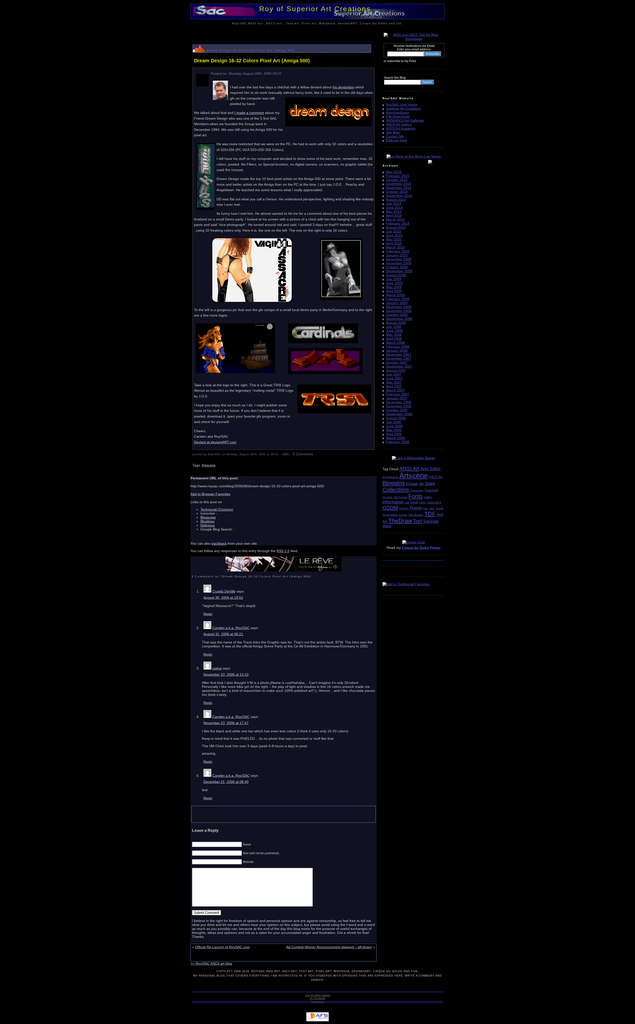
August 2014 (396, 200)
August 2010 (396, 227)
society (403, 514)
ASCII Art (436, 477)
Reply (207, 614)
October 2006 (397, 410)
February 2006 (397, 442)
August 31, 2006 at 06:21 (223, 634)
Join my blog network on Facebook (317, 997)
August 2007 (396, 370)
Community (417, 490)
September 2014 (399, 196)
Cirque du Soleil (420, 483)
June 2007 (394, 378)
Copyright (431, 490)
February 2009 (397, 299)
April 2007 (394, 386)
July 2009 (393, 279)
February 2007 (397, 394)
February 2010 (397, 251)
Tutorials (431, 521)
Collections (395, 490)
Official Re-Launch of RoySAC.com (222, 947)
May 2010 (394, 239)
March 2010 (395, 247)
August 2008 (396, 323)
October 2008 (397, 315)
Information (392, 502)
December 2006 (398, 402)
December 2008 (398, 307)
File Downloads (398, 116)
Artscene (209, 465)
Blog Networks (317, 1002)
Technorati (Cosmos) (216, 509)
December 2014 (398, 184)
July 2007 (393, 374)
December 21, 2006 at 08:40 (226, 782)
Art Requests (390, 477)
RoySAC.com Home (401, 104)
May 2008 (394, 335)
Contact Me (395, 136)
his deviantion (343, 87)
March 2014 (395, 219)
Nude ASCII (434, 502)
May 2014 (394, 211)
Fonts (415, 496)
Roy (425, 508)
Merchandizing (397, 112)
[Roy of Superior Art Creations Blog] (417, 61)
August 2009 (396, 275)
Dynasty (387, 497)
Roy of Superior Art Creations (315, 9)
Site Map (393, 132)
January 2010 (397, 255)
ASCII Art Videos (399, 124)
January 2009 (397, 303)
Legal (414, 502)
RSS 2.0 (283, 551)
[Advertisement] (283, 33)
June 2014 (394, 208)
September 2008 (399, 319)
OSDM (390, 507)
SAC (432, 508)
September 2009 (399, 271)
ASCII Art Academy (400, 128)
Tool (417, 521)
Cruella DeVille (223, 591)
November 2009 (398, 263)
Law (406, 502)
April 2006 (394, 434)
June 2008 (394, 331)
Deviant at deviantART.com (215, 442)
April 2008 (394, 339)
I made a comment (249, 113)
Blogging (393, 483)
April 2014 (394, 215)
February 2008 (397, 347)
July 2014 (393, 204)
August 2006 (396, 418)
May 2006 (394, 430)
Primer (416, 508)
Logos (422, 502)
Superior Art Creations (403, 108)
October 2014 (397, 192)
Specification (415, 514)
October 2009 (397, 267)
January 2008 (397, 351)
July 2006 (393, 422)
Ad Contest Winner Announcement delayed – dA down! (329, 947)
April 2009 (394, 291)
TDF (430, 514)
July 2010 (393, 231)
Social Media (390, 514)
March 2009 (395, 295)
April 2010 (394, 243)
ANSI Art (409, 468)
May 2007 (394, 382)
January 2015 (397, 180)
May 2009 (394, 287)
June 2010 (394, 235)
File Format (400, 497)
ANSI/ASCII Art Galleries (405, 120)
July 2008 (393, 327)
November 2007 (398, 358)
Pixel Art (404, 508)
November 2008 (398, 311)
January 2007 (397, 398)
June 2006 (394, 426)
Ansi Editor (430, 468)
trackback (219, 543)
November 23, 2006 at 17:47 (226, 723)
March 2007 (395, 390)
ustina (217, 668)
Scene (439, 508)
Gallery (428, 497)
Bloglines (207, 521)
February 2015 (397, 176)
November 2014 (398, 188)
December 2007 (398, 354)
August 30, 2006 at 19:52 (223, 598)
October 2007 (397, 362)
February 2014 (397, 223)
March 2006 (395, 438)
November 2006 (398, 406)
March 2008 (395, 343)
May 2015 (394, 172)
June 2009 (394, 283)
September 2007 (399, 366)
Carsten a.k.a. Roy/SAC (231, 628)
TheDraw (400, 520)
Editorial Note (396, 140)
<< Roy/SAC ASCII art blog (211, 963)
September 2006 (399, 414)
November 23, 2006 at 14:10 (226, 674)
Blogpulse (208, 517)
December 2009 (398, 259)
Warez (387, 526)
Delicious (207, 525)
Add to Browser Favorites (210, 494)
